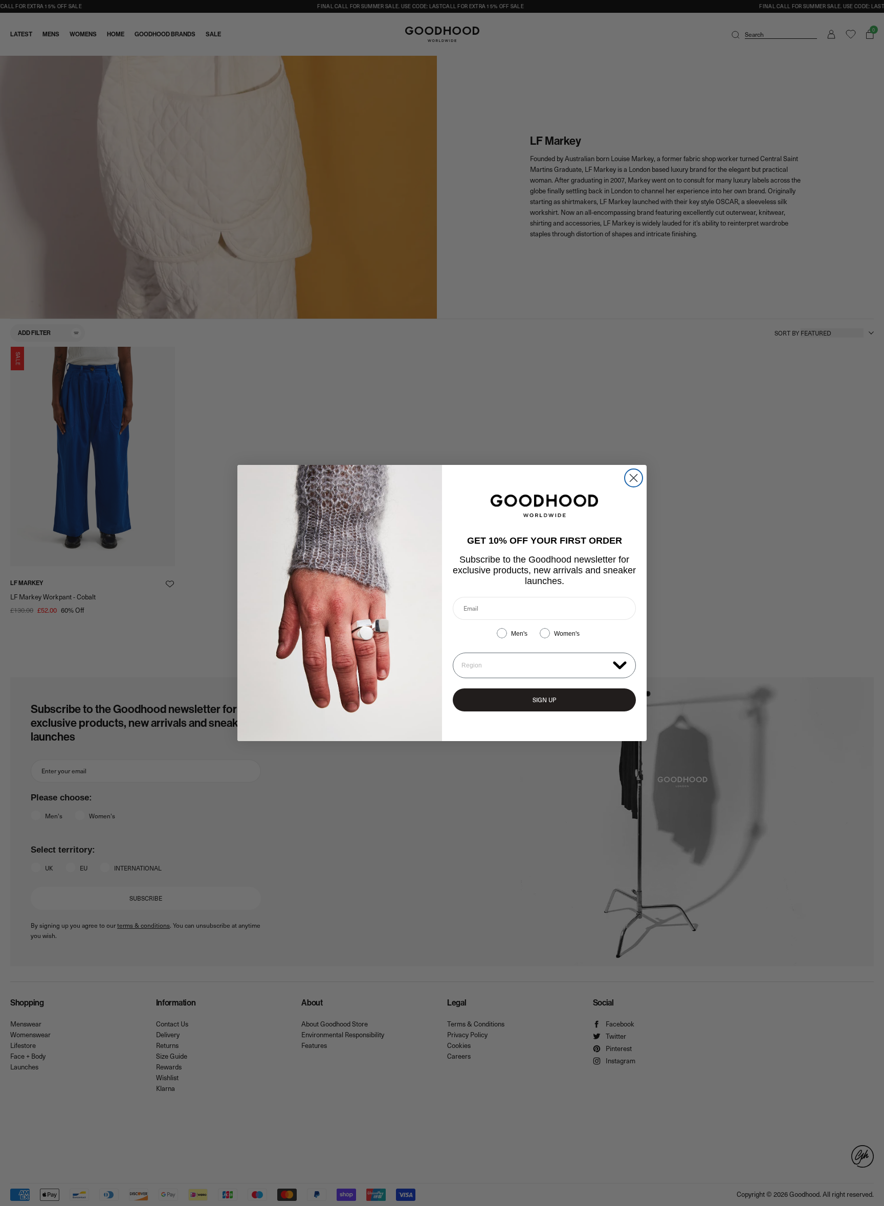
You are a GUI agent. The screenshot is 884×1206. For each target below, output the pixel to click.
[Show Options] (619, 664)
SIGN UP (544, 700)
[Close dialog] (634, 478)
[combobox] (534, 665)
